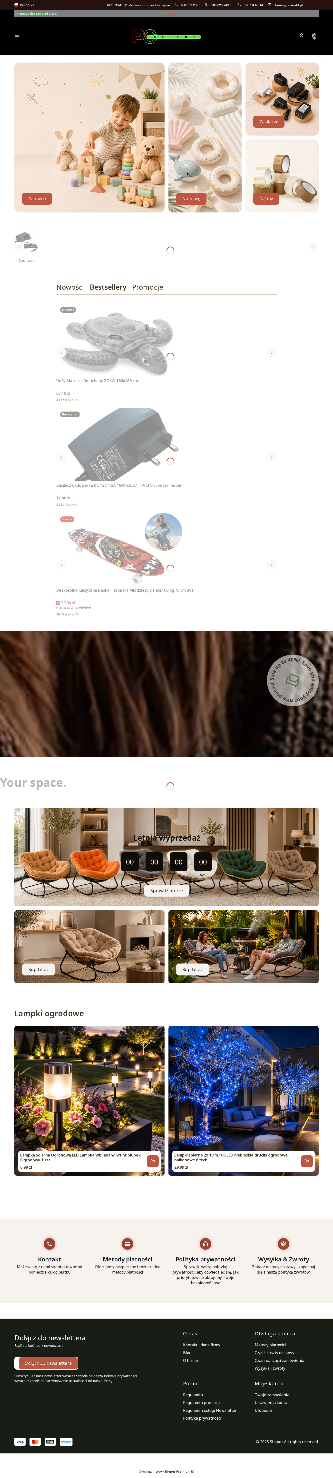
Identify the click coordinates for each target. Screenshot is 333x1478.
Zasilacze (268, 122)
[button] (50, 36)
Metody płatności (270, 1345)
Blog (187, 1352)
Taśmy (266, 199)
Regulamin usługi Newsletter (210, 1410)
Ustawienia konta (271, 1402)
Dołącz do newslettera (48, 1363)
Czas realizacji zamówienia (279, 1360)
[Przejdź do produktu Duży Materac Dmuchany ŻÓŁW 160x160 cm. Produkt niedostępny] (117, 339)
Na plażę (191, 199)
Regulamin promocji (201, 1402)
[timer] (166, 857)
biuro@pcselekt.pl (289, 5)
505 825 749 (220, 5)
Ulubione (263, 1410)
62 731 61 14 (254, 5)
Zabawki (37, 199)
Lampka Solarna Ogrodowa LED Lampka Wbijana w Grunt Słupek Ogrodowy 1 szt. (80, 1157)
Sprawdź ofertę (166, 890)
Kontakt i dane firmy (201, 1345)
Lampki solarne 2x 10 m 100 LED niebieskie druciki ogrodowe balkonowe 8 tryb (231, 1157)
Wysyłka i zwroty (270, 1368)
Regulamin (193, 1394)
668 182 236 (190, 5)
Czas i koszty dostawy (274, 1352)
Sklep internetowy (164, 1471)
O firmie (190, 1360)
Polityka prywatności (202, 1418)
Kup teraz (38, 969)
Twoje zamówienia (272, 1394)
